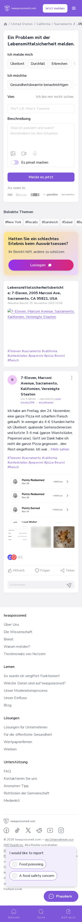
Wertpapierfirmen (18, 741)
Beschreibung (19, 118)
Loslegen (38, 265)
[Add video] (24, 153)
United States (22, 24)
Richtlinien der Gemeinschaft (26, 793)
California (43, 24)
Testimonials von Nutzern (25, 653)
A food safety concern (36, 875)
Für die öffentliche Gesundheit (28, 734)
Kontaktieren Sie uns (20, 778)
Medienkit (12, 800)
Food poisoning (31, 864)
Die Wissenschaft (18, 631)
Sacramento (63, 24)
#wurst (59, 356)
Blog (7, 705)
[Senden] (69, 585)
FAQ (7, 771)
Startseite (14, 917)
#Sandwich (50, 222)
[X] (28, 830)
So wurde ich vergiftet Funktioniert (32, 675)
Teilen (70, 570)
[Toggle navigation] (73, 8)
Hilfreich (19, 570)
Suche (41, 917)
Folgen (45, 570)
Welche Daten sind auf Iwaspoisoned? (35, 683)
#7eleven (14, 351)
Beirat (8, 639)
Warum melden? (17, 646)
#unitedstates (18, 356)
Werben (10, 749)
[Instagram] (61, 830)
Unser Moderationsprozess (26, 690)
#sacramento (31, 351)
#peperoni (35, 356)
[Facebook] (6, 830)
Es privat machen (34, 162)
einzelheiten (46, 402)
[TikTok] (17, 830)
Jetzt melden (55, 8)
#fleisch (13, 360)
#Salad (67, 222)
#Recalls (31, 222)
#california (49, 351)
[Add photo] (13, 153)
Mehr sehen (60, 449)
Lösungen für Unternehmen (25, 727)
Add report (68, 917)
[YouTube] (50, 830)
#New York (13, 222)
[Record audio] (35, 153)
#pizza (49, 356)
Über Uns (11, 624)
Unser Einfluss (15, 697)
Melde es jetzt (41, 177)
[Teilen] (71, 378)
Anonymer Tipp (16, 785)
